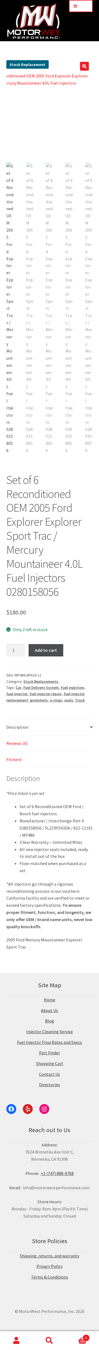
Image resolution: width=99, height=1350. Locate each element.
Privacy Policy (49, 1266)
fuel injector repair (45, 693)
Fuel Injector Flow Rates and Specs (49, 1042)
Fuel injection (72, 687)
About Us (49, 1010)
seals (68, 700)
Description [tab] (17, 727)
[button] (84, 66)
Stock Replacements (41, 681)
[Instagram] (44, 1109)
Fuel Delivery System (41, 687)
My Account (16, 1340)
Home (49, 999)
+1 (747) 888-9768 (57, 1173)
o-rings (56, 700)
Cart (76, 1336)
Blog (49, 1021)
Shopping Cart (49, 1063)
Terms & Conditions (49, 1277)
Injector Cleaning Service (49, 1031)
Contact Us (49, 1074)
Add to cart (46, 650)
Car (18, 687)
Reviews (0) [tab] (17, 743)
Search (49, 1340)
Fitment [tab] (14, 759)
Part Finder (49, 1052)
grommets (39, 700)
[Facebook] (11, 1109)
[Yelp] (28, 1109)
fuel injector (17, 693)
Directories (49, 1084)
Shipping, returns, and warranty (49, 1255)
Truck (80, 700)
